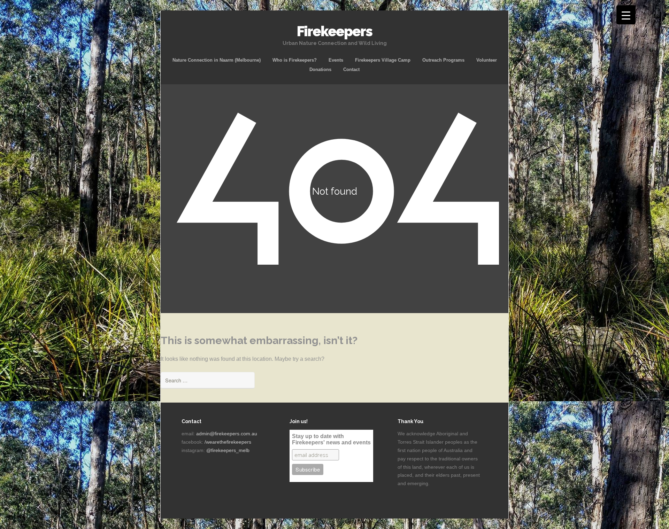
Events (336, 60)
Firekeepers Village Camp (382, 60)
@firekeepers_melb (227, 450)
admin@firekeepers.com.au (226, 433)
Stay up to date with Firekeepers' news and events (331, 439)
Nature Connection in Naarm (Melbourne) (216, 60)
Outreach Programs (443, 60)
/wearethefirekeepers (228, 442)
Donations (320, 69)
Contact (351, 69)
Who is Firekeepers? (294, 60)
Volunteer (486, 60)
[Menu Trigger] (626, 14)
